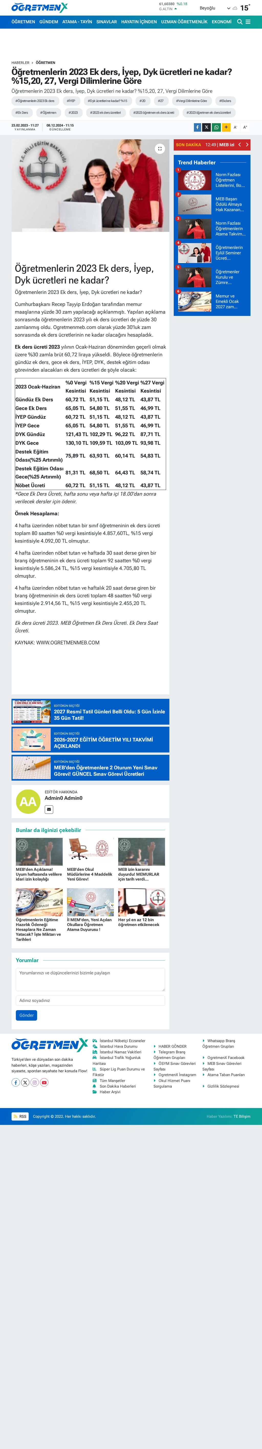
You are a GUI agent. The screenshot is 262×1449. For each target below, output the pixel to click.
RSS (22, 1116)
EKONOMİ (222, 21)
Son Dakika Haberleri (118, 1086)
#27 (160, 101)
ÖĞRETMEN (23, 21)
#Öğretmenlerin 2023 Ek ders (34, 101)
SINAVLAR (106, 21)
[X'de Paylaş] (206, 127)
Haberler (20, 63)
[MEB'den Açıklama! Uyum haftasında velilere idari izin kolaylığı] (39, 851)
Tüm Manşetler (112, 1080)
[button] (239, 145)
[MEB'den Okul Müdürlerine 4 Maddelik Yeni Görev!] (90, 851)
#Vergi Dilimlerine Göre (191, 101)
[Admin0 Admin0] (28, 801)
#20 (142, 101)
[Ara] (240, 22)
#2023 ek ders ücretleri (105, 113)
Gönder (26, 1015)
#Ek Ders (21, 113)
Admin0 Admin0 (63, 798)
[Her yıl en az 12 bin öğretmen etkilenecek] (141, 901)
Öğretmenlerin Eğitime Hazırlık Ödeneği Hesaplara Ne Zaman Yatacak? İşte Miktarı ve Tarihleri (38, 929)
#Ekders (225, 101)
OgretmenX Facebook (226, 1057)
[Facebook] (16, 1082)
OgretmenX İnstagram (177, 1075)
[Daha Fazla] (226, 127)
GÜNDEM (48, 21)
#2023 (73, 113)
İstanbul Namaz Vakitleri (120, 1052)
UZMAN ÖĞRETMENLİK (184, 21)
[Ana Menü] (247, 22)
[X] (25, 1082)
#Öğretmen (48, 113)
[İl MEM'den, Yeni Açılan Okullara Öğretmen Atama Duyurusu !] (90, 901)
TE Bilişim (242, 1116)
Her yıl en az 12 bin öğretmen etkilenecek (138, 922)
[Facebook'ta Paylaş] (197, 127)
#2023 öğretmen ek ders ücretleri (209, 113)
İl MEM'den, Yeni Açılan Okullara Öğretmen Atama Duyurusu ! (89, 924)
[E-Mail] (49, 809)
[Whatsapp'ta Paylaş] (216, 127)
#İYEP (71, 101)
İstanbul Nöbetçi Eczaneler (122, 1041)
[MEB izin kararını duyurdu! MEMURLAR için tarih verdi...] (141, 851)
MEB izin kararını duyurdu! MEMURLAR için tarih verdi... (138, 874)
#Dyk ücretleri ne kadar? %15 (107, 101)
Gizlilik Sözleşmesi (223, 1086)
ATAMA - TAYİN (77, 21)
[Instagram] (34, 1082)
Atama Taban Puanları (226, 1075)
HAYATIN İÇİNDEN (139, 21)
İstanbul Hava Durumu (118, 1046)
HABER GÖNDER (173, 1046)
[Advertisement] (212, 397)
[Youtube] (44, 1082)
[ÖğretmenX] (40, 7)
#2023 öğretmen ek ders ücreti (153, 113)
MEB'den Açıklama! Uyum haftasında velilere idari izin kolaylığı (39, 874)
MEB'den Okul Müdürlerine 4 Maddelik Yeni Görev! (89, 874)
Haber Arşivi (110, 1092)
